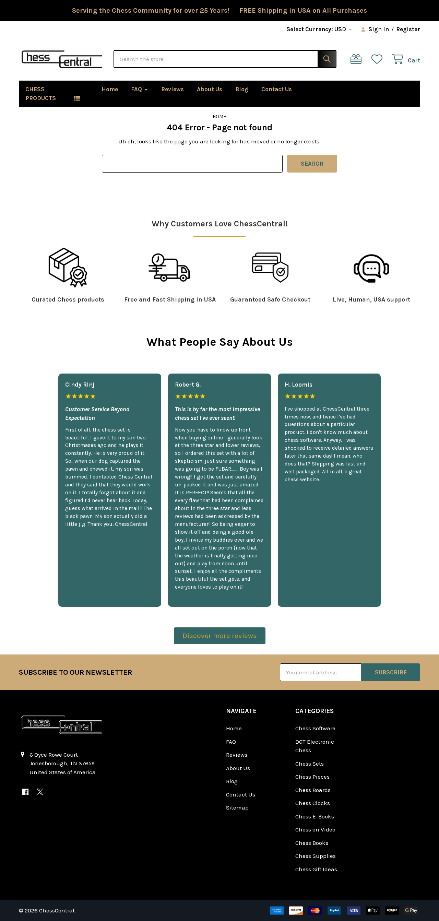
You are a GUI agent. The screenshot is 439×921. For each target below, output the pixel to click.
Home (110, 89)
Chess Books (311, 842)
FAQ (136, 89)
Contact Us (276, 89)
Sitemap (237, 807)
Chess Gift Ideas (316, 869)
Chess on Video (315, 829)
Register (408, 29)
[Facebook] (25, 792)
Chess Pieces (312, 776)
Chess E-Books (314, 816)
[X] (40, 792)
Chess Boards (313, 790)
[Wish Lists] (378, 59)
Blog (241, 89)
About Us (209, 89)
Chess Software (315, 728)
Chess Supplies (315, 855)
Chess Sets (309, 763)
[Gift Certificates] (357, 59)
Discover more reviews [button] (219, 635)
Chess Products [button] (40, 94)
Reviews (172, 89)
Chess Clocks (312, 803)
